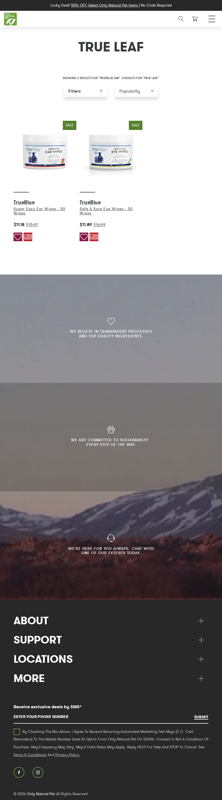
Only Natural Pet (41, 793)
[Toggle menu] (212, 17)
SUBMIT (201, 716)
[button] (136, 91)
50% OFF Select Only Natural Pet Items (104, 5)
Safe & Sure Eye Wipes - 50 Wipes (106, 210)
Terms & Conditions (30, 754)
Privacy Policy (67, 754)
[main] (111, 181)
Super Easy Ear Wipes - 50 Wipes (39, 210)
